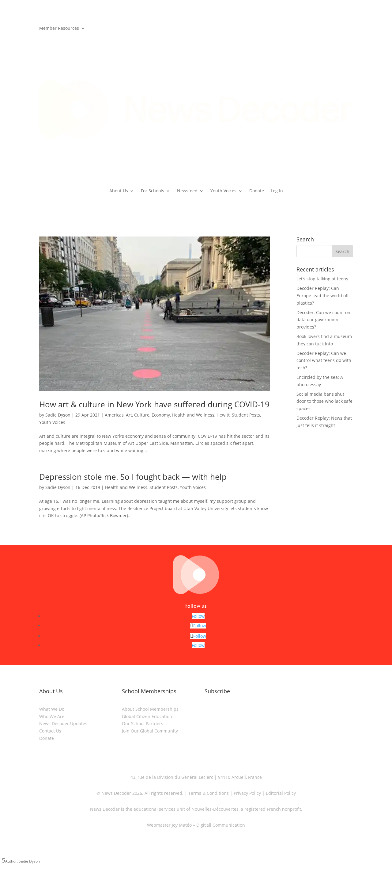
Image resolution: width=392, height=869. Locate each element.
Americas (114, 415)
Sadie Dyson (57, 415)
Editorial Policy (280, 793)
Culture (141, 415)
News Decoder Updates (63, 723)
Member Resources (59, 28)
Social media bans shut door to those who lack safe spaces (324, 401)
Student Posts (246, 415)
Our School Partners (142, 723)
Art (129, 415)
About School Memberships (150, 709)
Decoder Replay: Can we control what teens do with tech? (323, 360)
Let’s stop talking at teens (322, 279)
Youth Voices (223, 191)
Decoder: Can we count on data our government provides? (323, 320)
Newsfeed (187, 191)
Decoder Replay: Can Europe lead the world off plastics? (322, 295)
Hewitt (223, 415)
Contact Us (50, 731)
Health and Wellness (193, 415)
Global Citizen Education (147, 716)
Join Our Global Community (150, 731)
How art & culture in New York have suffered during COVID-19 (154, 404)
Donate (256, 191)
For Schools (152, 191)
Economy (161, 415)
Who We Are (51, 716)
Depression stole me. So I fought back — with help (133, 476)
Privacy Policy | (248, 793)
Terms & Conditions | (210, 793)
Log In (277, 191)
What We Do (51, 709)
